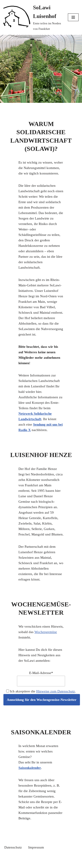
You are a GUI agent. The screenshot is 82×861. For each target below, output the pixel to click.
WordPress (57, 856)
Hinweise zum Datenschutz (55, 691)
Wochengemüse (45, 632)
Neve (21, 856)
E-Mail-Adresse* (41, 673)
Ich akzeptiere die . (42, 691)
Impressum (36, 847)
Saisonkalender (29, 768)
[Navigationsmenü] (73, 17)
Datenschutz (13, 847)
